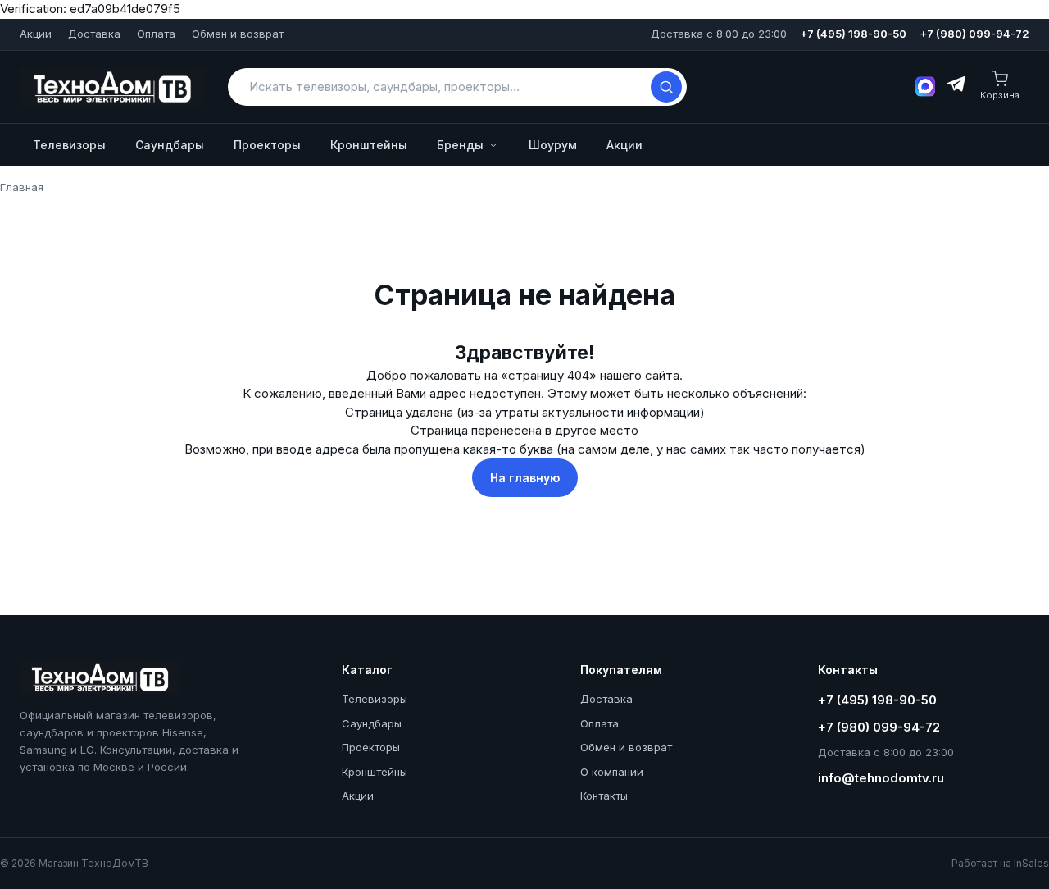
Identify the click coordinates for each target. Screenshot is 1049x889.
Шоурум (553, 145)
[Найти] (666, 87)
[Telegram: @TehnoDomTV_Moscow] (955, 87)
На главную (525, 478)
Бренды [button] (460, 145)
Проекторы (267, 145)
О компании (611, 771)
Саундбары (169, 145)
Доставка (94, 33)
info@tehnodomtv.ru (881, 778)
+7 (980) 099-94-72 (974, 33)
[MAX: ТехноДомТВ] (925, 86)
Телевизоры (69, 145)
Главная (21, 187)
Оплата (156, 33)
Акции (36, 33)
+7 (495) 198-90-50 (853, 33)
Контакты (604, 795)
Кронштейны (368, 145)
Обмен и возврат (238, 33)
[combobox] (447, 86)
